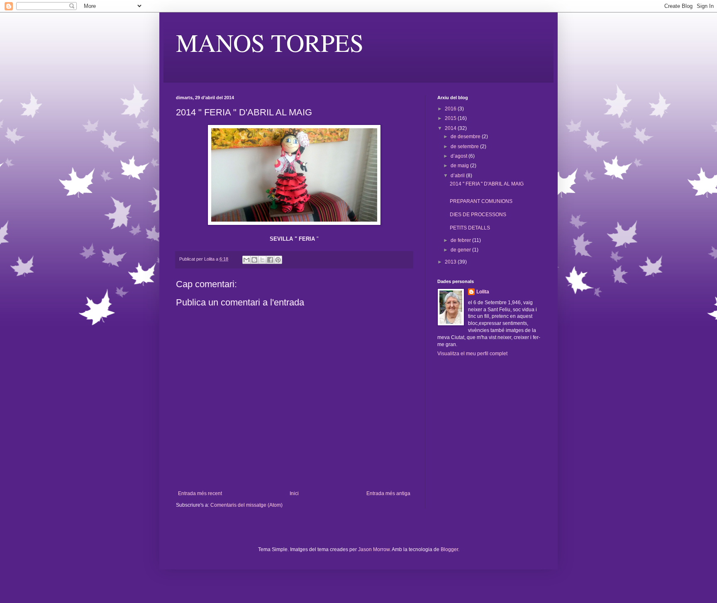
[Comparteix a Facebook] (270, 260)
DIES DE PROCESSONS (478, 214)
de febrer (461, 240)
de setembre (465, 146)
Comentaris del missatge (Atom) (246, 505)
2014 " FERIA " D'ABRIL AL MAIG (487, 184)
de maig (460, 165)
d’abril (458, 175)
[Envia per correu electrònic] (246, 260)
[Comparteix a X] (262, 260)
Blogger (449, 549)
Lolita (482, 292)
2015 (451, 118)
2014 (451, 128)
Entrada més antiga (388, 493)
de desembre (466, 136)
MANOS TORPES (269, 42)
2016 (451, 109)
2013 (451, 262)
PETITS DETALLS (470, 228)
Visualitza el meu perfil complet (472, 353)
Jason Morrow (374, 549)
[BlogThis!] (254, 260)
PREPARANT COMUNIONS (481, 201)
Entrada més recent (200, 493)
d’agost (459, 156)
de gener (461, 250)
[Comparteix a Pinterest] (278, 260)
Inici (294, 493)
